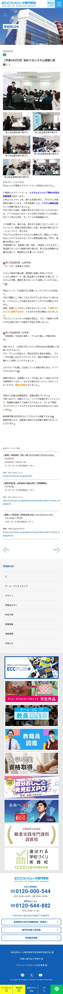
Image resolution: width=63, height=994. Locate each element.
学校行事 (9, 614)
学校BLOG (8, 566)
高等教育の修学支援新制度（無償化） (31, 921)
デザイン (9, 595)
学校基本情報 (31, 937)
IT (6, 576)
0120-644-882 (33, 905)
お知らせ (9, 643)
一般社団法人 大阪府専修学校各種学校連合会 (30, 952)
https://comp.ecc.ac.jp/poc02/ (17, 475)
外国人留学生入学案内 (30, 958)
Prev (7, 549)
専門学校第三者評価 (31, 929)
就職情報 (9, 624)
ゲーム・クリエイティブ (16, 586)
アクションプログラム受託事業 (30, 965)
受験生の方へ (11, 605)
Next (55, 549)
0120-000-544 (33, 891)
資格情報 (9, 633)
